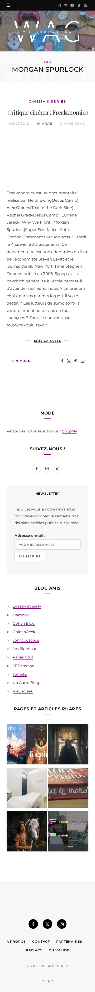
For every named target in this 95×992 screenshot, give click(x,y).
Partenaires (69, 941)
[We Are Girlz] (47, 31)
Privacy (34, 950)
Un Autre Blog (26, 682)
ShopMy (69, 431)
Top (49, 981)
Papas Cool (23, 657)
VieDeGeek (23, 691)
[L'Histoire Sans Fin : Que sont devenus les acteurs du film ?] (27, 832)
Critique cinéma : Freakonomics (47, 112)
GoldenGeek (24, 631)
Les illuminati (25, 648)
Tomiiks (20, 674)
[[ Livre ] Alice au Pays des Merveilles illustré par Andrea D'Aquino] (68, 789)
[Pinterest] (75, 361)
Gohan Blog (24, 623)
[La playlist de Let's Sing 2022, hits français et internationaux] (68, 832)
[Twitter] (69, 361)
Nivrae (45, 124)
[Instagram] (61, 924)
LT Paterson (23, 665)
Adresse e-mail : (30, 535)
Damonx (20, 615)
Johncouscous (26, 640)
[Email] (82, 361)
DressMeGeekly (27, 606)
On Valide (59, 950)
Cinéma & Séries (47, 101)
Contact (41, 941)
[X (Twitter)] (47, 924)
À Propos (16, 941)
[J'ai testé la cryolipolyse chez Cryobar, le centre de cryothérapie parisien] (27, 789)
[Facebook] (62, 361)
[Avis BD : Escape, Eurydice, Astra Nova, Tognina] (27, 745)
